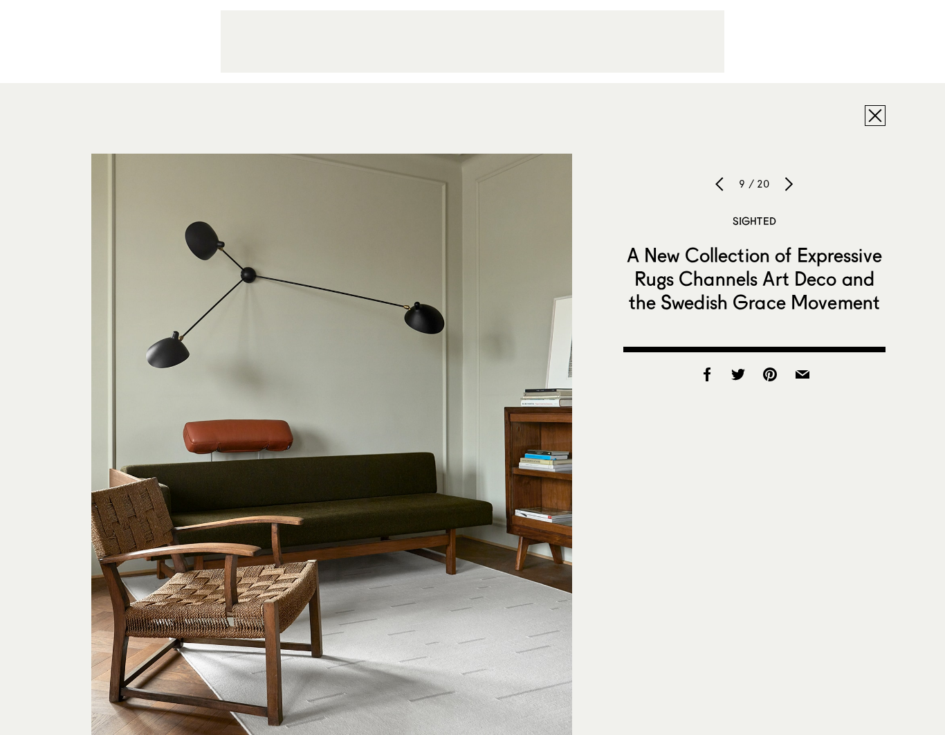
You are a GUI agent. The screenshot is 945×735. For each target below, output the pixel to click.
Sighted (754, 221)
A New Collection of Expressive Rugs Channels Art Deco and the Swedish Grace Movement (754, 278)
